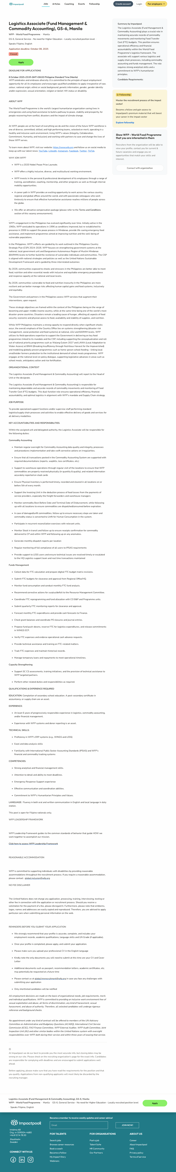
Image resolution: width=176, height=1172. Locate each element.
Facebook (73, 150)
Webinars (54, 1161)
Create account (123, 3)
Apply (21, 62)
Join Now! (127, 1125)
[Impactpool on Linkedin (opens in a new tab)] (21, 1163)
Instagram (63, 150)
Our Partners (96, 1152)
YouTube (43, 150)
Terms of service (138, 1156)
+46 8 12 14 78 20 (18, 1135)
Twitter (83, 150)
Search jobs (55, 1140)
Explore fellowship (125, 122)
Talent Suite (95, 1144)
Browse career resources (62, 1144)
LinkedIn (53, 150)
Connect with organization (140, 168)
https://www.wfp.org (63, 147)
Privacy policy (136, 1152)
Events (81, 3)
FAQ (132, 1148)
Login (139, 3)
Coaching (69, 3)
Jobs (45, 3)
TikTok (91, 150)
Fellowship (94, 3)
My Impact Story (58, 1156)
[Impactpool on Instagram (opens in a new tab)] (30, 1163)
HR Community (97, 1148)
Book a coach (56, 1148)
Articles (56, 3)
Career (133, 1140)
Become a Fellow (58, 1152)
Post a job (94, 1140)
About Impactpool (138, 1144)
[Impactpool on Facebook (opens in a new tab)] (13, 1163)
